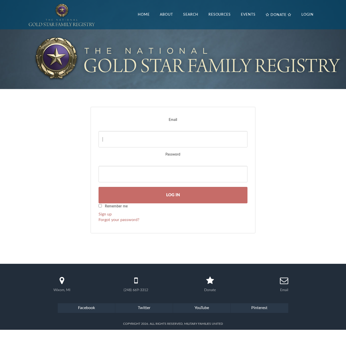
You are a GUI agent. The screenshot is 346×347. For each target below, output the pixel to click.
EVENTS (248, 14)
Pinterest (259, 308)
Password (172, 154)
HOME (144, 14)
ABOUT (166, 14)
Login (307, 14)
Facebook (86, 308)
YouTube (202, 308)
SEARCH (190, 14)
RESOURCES (219, 14)
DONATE (278, 15)
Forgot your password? (119, 220)
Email (173, 120)
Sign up (105, 214)
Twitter (144, 308)
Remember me (116, 206)
